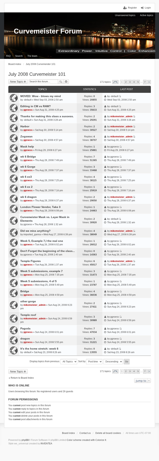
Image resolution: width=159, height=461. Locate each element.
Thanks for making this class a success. (47, 116)
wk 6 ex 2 (26, 186)
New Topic (16, 81)
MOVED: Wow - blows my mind (40, 96)
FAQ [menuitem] (8, 56)
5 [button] (138, 82)
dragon (25, 338)
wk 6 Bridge (28, 156)
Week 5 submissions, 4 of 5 (38, 281)
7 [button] (144, 82)
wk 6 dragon (28, 196)
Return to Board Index (22, 378)
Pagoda (25, 328)
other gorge (28, 301)
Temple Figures (30, 261)
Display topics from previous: (45, 361)
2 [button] (125, 82)
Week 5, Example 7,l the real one (41, 240)
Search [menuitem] (19, 56)
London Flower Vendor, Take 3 (40, 207)
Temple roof (28, 314)
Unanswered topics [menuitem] (125, 15)
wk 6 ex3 (26, 176)
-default (27, 99)
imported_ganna (32, 234)
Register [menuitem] (132, 7)
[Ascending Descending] (113, 361)
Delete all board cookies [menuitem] (108, 433)
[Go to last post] (120, 96)
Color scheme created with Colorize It (86, 440)
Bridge (24, 291)
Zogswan (26, 136)
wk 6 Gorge (27, 166)
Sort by (82, 361)
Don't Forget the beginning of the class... (47, 250)
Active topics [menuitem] (146, 15)
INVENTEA (46, 443)
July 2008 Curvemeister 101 (37, 74)
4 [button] (134, 82)
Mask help (27, 146)
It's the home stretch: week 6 (39, 348)
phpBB (25, 440)
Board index (68, 433)
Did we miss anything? (35, 230)
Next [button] (149, 82)
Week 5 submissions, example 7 (41, 271)
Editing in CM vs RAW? (35, 106)
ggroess (28, 110)
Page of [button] (115, 82)
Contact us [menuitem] (85, 433)
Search (61, 81)
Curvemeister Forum (48, 31)
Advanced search (66, 81)
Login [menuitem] (148, 7)
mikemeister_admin (121, 116)
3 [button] (129, 82)
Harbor (24, 126)
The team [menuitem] (32, 56)
